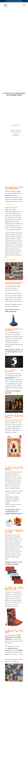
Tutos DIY (16, 133)
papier (13, 379)
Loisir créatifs (18, 131)
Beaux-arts (13, 130)
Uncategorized (15, 135)
